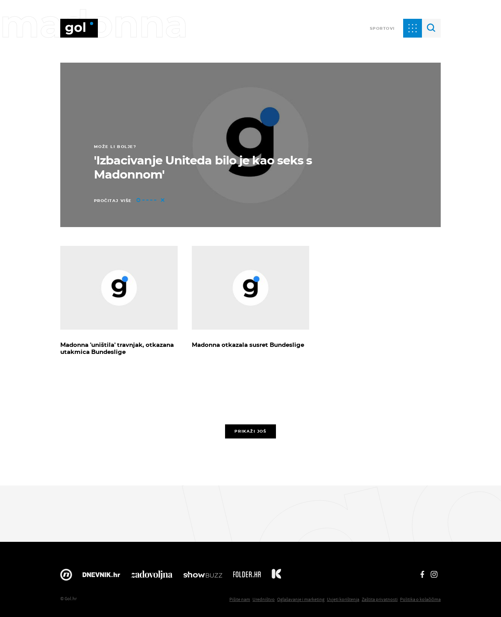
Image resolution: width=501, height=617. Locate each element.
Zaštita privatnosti (380, 599)
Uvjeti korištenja (343, 599)
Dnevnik (101, 577)
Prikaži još (250, 431)
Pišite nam (239, 599)
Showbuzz (202, 577)
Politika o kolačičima (420, 599)
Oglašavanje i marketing (300, 599)
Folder (247, 577)
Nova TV (66, 577)
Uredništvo (263, 599)
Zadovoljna (152, 577)
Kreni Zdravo (276, 577)
